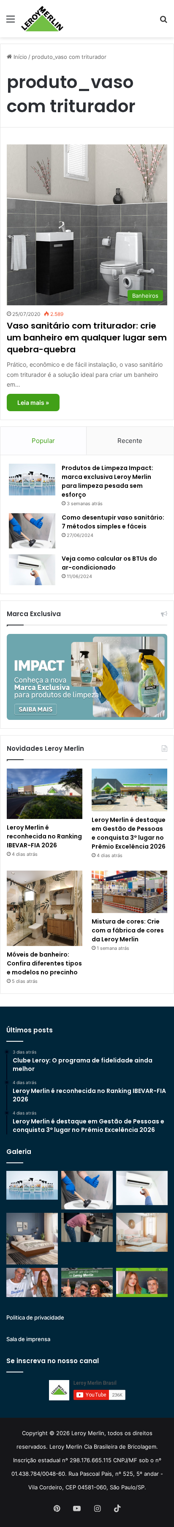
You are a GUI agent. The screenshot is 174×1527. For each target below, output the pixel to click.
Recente (129, 441)
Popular (43, 441)
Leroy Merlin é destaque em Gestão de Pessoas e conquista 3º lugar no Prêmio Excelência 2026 (129, 833)
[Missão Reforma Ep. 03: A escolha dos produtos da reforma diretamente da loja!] (87, 1282)
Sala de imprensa (28, 1339)
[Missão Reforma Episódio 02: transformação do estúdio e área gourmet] (142, 1282)
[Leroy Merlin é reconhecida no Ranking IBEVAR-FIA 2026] (44, 794)
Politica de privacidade (35, 1317)
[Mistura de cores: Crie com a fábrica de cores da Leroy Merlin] (129, 892)
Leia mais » (33, 402)
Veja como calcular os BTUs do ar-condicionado (109, 563)
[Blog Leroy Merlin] (42, 18)
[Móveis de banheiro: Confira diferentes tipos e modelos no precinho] (44, 908)
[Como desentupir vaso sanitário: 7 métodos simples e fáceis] (32, 530)
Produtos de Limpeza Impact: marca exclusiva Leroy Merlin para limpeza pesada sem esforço (107, 481)
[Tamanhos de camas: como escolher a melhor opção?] (32, 1238)
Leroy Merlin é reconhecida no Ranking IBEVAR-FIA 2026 (44, 836)
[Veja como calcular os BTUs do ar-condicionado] (32, 570)
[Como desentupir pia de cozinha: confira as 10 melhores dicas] (87, 1227)
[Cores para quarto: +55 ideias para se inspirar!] (142, 1232)
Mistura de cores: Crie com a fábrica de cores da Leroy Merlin (128, 930)
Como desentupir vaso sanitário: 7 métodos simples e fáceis (113, 522)
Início (19, 56)
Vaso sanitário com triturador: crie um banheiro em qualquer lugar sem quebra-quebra (87, 337)
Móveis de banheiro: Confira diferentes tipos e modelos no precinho (44, 963)
